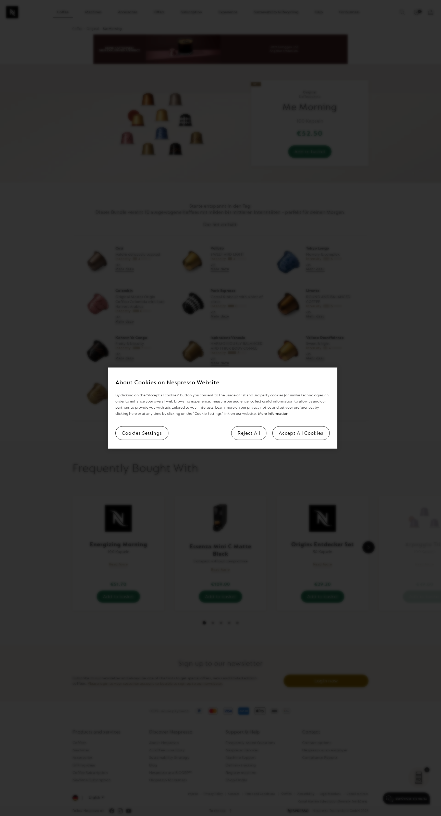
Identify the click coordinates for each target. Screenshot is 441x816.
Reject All (249, 433)
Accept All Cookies (301, 433)
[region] (222, 408)
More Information (273, 413)
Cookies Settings (142, 433)
